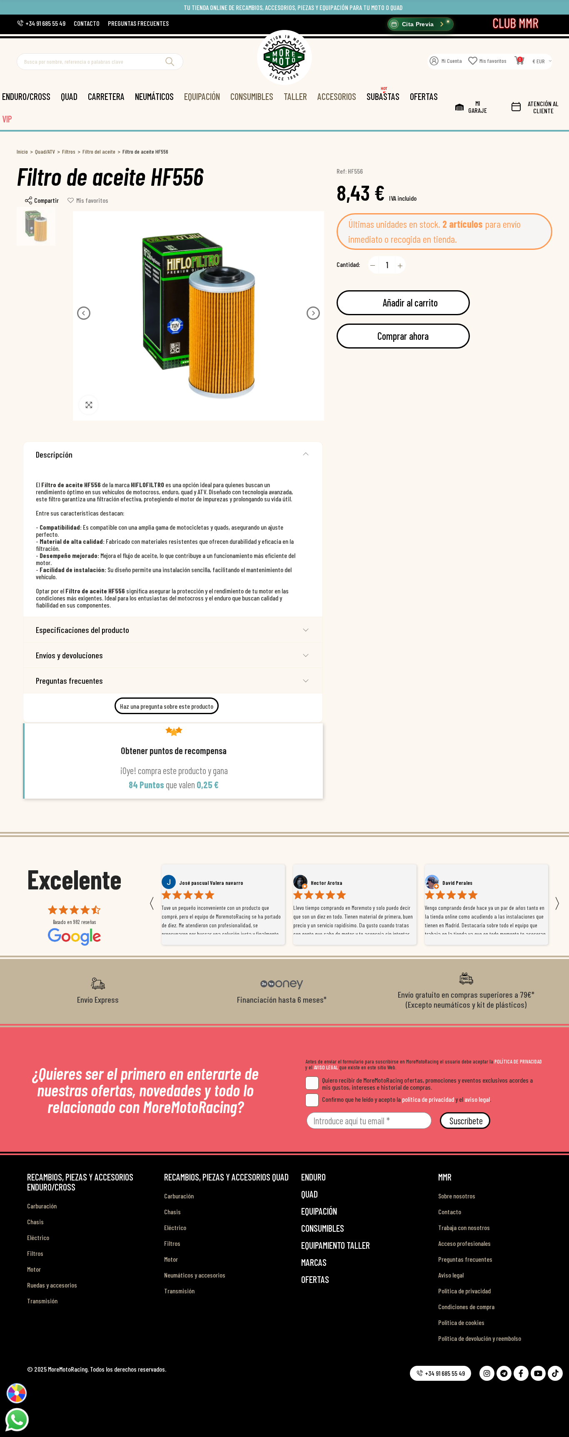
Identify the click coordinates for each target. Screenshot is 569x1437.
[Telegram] (504, 1373)
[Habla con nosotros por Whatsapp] (16, 1419)
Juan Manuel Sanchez (465, 883)
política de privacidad (428, 1099)
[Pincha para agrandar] (88, 405)
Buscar (170, 61)
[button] (41, 23)
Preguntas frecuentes (69, 680)
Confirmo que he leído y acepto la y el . (406, 1099)
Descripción (54, 454)
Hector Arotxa (195, 883)
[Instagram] (486, 1373)
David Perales (326, 883)
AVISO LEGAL (326, 1067)
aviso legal (477, 1099)
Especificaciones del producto (82, 630)
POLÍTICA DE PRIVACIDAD (518, 1061)
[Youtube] (538, 1373)
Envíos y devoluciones (69, 655)
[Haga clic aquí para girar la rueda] (16, 1393)
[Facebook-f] (521, 1373)
